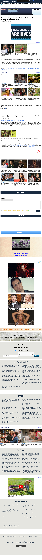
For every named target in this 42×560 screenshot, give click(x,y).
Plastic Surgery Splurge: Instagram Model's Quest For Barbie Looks (7, 85)
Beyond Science (16, 3)
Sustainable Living (29, 3)
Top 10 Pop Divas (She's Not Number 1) (16, 325)
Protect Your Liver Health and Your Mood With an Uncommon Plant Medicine (31, 513)
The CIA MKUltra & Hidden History (28, 520)
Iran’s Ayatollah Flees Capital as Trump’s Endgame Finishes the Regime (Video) (11, 459)
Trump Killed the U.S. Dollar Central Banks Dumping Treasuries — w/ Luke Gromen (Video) (30, 459)
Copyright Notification (30, 536)
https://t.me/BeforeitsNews (32, 337)
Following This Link (30, 146)
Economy (8, 3)
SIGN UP (16, 350)
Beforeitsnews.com (9, 7)
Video (40, 3)
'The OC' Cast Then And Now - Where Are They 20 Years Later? (20, 99)
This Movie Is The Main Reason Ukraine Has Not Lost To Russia (34, 171)
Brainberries (3, 83)
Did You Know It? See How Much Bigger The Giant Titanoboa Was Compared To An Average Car (34, 86)
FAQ (11, 536)
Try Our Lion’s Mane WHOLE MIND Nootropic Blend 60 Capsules (12, 120)
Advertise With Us (7, 536)
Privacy (18, 536)
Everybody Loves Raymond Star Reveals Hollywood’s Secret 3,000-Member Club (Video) (10, 371)
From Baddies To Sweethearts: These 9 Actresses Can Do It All (20, 277)
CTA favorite (23, 443)
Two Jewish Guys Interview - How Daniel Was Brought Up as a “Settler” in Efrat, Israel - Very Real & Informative (31, 505)
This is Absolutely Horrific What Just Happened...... (31, 379)
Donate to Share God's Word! (21, 255)
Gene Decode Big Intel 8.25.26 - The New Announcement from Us (9, 408)
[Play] (21, 243)
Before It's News (9, 1)
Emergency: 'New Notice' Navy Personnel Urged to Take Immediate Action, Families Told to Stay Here (11, 376)
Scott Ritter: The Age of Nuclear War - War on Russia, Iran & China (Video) (30, 467)
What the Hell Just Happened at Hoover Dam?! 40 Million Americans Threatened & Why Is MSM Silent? (31, 371)
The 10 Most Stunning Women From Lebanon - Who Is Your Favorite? (20, 184)
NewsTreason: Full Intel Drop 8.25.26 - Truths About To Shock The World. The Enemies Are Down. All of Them (31, 408)
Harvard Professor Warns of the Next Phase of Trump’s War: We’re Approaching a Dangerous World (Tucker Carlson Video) (30, 454)
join (5, 108)
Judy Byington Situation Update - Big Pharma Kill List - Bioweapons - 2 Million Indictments (10, 366)
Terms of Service (23, 536)
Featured (4, 3)
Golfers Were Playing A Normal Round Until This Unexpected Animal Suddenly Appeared (19, 496)
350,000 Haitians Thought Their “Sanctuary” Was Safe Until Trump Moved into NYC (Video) (10, 463)
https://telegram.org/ (14, 337)
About (2, 536)
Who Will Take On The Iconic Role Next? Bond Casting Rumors (20, 293)
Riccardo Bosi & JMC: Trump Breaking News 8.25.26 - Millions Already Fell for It (10, 380)
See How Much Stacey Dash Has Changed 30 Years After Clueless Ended (6, 99)
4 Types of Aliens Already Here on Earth (29, 509)
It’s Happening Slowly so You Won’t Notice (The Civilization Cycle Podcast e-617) (10, 505)
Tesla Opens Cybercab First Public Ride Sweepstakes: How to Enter (29, 517)
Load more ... (21, 233)
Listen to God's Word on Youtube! (21, 253)
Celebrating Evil (4, 520)
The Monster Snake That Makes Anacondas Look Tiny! (34, 99)
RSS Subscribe (38, 536)
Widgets (21, 538)
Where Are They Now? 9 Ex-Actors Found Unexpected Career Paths (20, 171)
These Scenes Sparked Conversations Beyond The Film (20, 85)
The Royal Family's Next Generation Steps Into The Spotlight (6, 171)
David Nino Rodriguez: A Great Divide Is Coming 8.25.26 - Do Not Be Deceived (10, 413)
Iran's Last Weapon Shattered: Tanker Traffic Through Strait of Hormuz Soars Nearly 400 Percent (11, 471)
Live (38, 3)
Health (12, 3)
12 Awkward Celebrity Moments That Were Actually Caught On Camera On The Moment (20, 309)
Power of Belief (22, 3)
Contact (14, 536)
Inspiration (35, 3)
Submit (36, 355)
